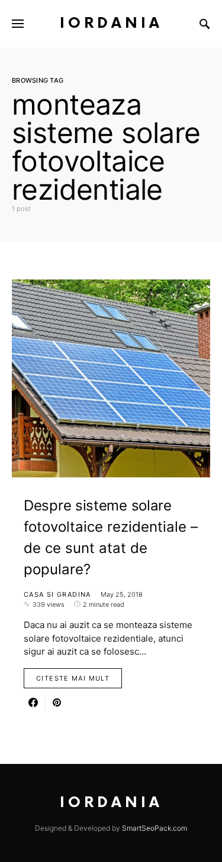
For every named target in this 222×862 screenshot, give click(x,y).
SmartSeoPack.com (154, 828)
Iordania (111, 23)
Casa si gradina (57, 594)
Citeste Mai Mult (73, 678)
